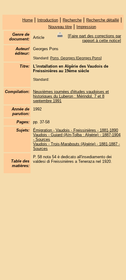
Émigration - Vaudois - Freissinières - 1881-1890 (75, 130)
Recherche (72, 20)
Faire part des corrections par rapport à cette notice (95, 38)
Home (27, 20)
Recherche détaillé (102, 20)
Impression (86, 26)
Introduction (47, 20)
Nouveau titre (60, 26)
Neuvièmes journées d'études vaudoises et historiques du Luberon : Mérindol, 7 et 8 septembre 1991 (71, 96)
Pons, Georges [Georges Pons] (76, 58)
